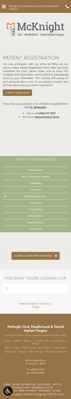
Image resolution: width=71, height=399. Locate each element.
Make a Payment (28, 390)
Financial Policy (35, 222)
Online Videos (35, 215)
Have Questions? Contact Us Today (35, 305)
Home (7, 384)
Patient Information (35, 160)
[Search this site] (6, 288)
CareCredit (36, 229)
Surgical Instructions (16, 387)
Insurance (35, 202)
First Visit (35, 189)
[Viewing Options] (8, 391)
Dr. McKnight (38, 107)
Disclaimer (45, 390)
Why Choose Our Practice (35, 176)
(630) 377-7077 (47, 113)
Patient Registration (17, 92)
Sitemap (56, 390)
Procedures (44, 384)
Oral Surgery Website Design (24, 394)
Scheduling (35, 183)
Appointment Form (47, 117)
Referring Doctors (42, 387)
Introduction (35, 170)
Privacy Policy (35, 209)
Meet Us (57, 384)
